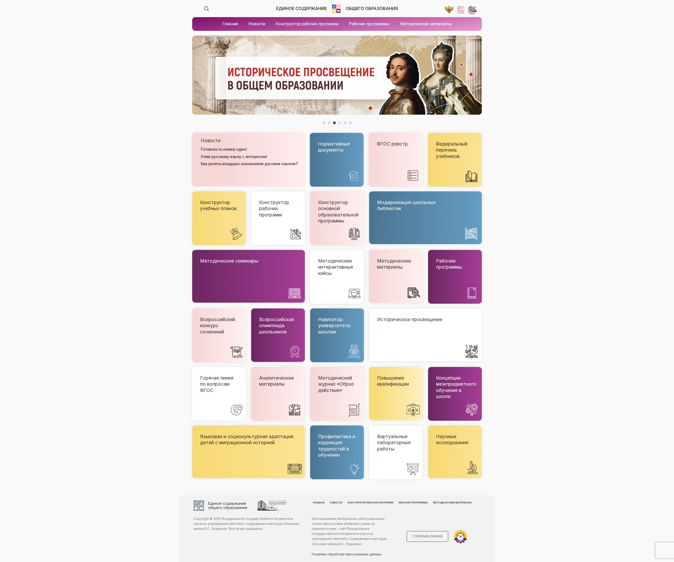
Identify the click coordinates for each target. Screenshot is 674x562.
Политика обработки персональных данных (346, 554)
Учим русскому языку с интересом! (234, 156)
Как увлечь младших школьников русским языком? (249, 163)
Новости (210, 140)
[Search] (206, 8)
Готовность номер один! (223, 149)
